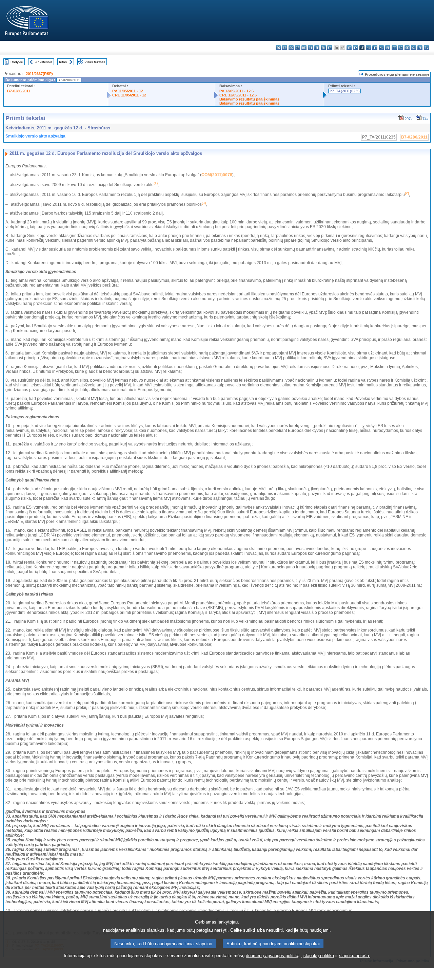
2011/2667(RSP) (39, 74)
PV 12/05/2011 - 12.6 (236, 91)
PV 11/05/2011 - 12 (127, 91)
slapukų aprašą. (354, 955)
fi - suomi (419, 47)
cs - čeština (291, 47)
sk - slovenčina (407, 47)
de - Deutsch (304, 47)
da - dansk (297, 47)
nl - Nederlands (381, 47)
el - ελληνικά (316, 47)
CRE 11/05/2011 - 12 (129, 95)
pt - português (394, 47)
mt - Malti (374, 47)
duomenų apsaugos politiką (272, 955)
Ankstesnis (43, 62)
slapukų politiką (318, 955)
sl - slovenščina (413, 47)
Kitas (63, 62)
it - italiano (349, 47)
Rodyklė (17, 62)
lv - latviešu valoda (355, 47)
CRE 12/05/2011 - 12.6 (238, 95)
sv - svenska (426, 47)
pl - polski (387, 47)
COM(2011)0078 (216, 174)
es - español (284, 47)
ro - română (400, 47)
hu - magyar (368, 47)
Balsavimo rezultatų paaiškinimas (249, 99)
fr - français (329, 47)
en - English (323, 47)
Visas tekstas (94, 62)
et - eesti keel (310, 47)
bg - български (278, 47)
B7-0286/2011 (18, 91)
